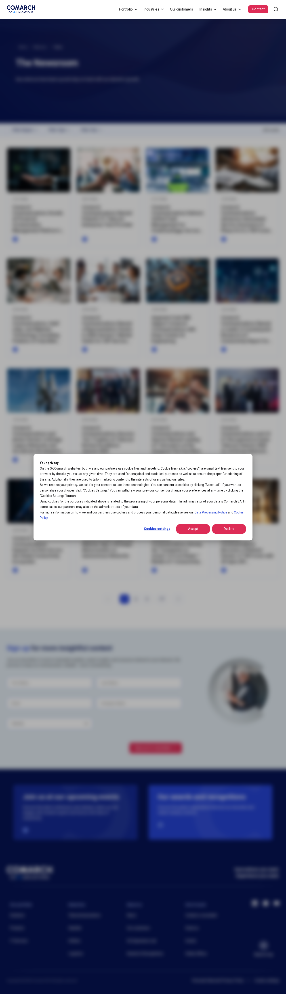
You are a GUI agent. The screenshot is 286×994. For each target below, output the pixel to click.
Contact (258, 9)
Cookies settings (157, 528)
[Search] (276, 9)
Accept (193, 528)
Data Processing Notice (211, 512)
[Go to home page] (21, 9)
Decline (229, 528)
